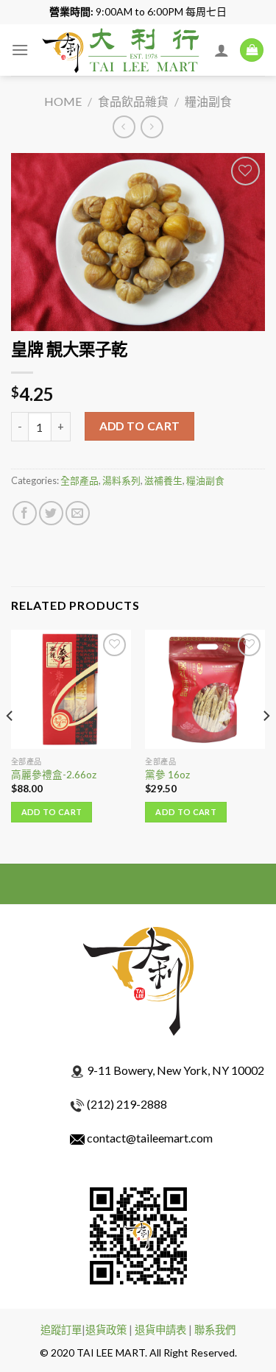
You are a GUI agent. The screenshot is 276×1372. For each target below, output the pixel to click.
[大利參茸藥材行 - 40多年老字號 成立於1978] (121, 50)
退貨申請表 (160, 1329)
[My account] (221, 50)
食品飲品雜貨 (133, 101)
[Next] (265, 745)
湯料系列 (121, 480)
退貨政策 (106, 1329)
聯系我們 (215, 1329)
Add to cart (139, 426)
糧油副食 (208, 101)
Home (63, 101)
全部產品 (79, 480)
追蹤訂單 (61, 1329)
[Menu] (20, 50)
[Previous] (10, 745)
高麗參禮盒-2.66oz (53, 775)
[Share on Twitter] (51, 513)
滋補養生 (163, 480)
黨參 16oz (167, 775)
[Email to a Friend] (78, 513)
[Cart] (251, 50)
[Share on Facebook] (25, 513)
